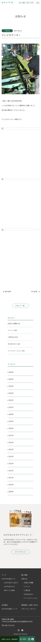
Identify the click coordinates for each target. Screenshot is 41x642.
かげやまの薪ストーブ (9, 609)
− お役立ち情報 (28, 583)
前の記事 (8, 291)
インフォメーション (14, 351)
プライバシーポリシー (29, 609)
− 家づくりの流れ (9, 590)
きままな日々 (12, 344)
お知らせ (24, 579)
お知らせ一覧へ (20, 306)
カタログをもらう (20, 552)
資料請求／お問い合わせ (29, 605)
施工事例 (23, 639)
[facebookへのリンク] (22, 630)
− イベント (26, 586)
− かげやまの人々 (9, 586)
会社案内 (5, 605)
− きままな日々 (28, 594)
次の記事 (34, 291)
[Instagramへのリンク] (18, 630)
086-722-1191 (26, 2)
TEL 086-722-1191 (8, 625)
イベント (11, 330)
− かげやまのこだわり (10, 583)
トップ (4, 575)
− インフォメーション (30, 598)
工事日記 (7, 31)
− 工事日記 (26, 590)
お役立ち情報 (12, 323)
